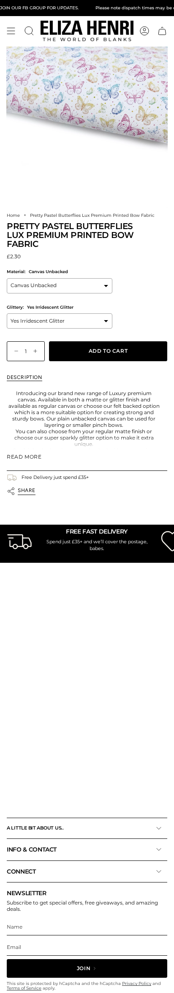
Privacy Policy (136, 983)
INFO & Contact (32, 849)
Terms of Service (24, 988)
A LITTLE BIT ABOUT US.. (35, 828)
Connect (21, 871)
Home (13, 215)
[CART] (162, 31)
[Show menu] (11, 31)
